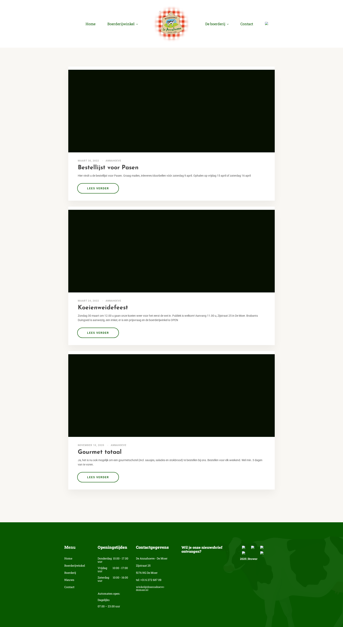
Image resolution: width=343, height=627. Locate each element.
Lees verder (98, 188)
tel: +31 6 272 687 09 (148, 580)
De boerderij (215, 23)
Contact (246, 23)
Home (90, 23)
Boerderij (70, 573)
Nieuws (69, 580)
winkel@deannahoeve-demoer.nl (150, 588)
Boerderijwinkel (121, 23)
